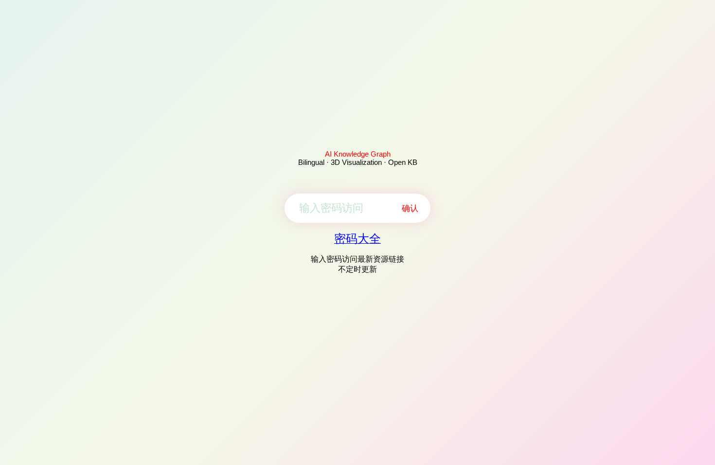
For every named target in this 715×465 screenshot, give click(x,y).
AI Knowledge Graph (358, 154)
